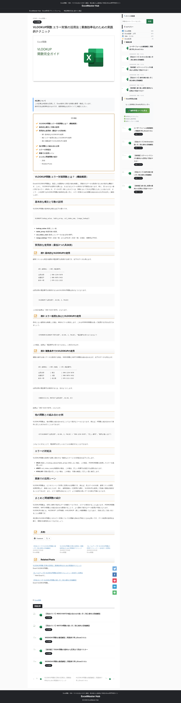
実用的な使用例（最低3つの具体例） (53, 131)
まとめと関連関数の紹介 (48, 157)
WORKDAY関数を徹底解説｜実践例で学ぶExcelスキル (66, 661)
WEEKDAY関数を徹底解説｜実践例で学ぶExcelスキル (65, 637)
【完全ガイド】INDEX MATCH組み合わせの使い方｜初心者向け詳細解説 (72, 614)
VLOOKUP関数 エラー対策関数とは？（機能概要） (58, 123)
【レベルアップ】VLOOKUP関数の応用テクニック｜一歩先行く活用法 (58, 573)
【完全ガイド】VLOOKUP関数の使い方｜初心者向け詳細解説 (54, 580)
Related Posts (47, 164)
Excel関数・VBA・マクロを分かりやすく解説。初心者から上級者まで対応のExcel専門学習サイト (90, 693)
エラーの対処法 (45, 150)
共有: (43, 161)
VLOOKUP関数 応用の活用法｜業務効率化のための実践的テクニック (57, 566)
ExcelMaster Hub (90, 6)
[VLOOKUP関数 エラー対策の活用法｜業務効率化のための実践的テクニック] (114, 587)
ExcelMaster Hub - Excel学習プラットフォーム (45, 11)
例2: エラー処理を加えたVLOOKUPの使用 (56, 138)
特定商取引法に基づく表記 (72, 11)
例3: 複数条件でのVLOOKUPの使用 (54, 141)
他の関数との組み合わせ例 (49, 146)
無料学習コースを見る (138, 110)
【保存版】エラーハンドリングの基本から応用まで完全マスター (143, 158)
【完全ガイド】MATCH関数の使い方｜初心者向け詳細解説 (67, 626)
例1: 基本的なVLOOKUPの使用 (52, 134)
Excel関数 (38, 600)
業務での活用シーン (46, 153)
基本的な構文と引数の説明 (49, 127)
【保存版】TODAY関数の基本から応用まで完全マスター (66, 649)
